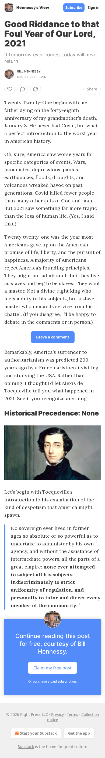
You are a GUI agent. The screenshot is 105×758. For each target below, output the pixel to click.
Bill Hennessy (29, 71)
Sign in (94, 7)
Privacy (57, 714)
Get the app (79, 733)
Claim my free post (52, 668)
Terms (72, 714)
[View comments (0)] (22, 89)
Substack (26, 746)
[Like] (9, 89)
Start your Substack (38, 733)
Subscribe (73, 7)
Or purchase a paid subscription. (52, 681)
